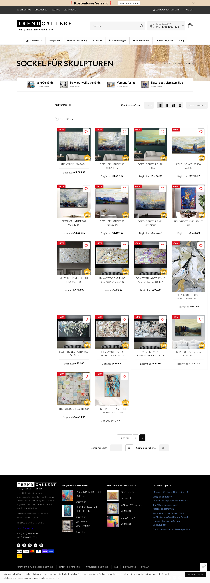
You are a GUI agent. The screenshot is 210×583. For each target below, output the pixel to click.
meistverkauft (196, 105)
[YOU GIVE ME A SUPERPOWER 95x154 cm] (150, 332)
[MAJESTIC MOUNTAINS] (67, 526)
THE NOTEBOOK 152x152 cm (74, 408)
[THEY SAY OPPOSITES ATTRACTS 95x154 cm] (112, 332)
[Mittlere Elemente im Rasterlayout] (160, 105)
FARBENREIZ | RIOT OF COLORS (88, 493)
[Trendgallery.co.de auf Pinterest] (30, 545)
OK (129, 448)
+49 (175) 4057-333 (167, 26)
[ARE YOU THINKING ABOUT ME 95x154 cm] (74, 258)
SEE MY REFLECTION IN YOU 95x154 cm (74, 353)
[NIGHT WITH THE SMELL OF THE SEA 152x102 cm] (112, 389)
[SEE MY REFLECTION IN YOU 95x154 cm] (74, 331)
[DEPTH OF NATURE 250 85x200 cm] (188, 144)
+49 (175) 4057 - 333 (27, 537)
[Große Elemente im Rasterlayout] (166, 105)
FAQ (116, 567)
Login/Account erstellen (168, 10)
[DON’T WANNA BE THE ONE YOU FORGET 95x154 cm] (150, 258)
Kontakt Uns (129, 567)
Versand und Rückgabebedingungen (35, 567)
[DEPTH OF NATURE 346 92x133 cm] (188, 332)
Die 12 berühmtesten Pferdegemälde (171, 529)
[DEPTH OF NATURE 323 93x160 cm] (150, 201)
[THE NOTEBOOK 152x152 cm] (74, 389)
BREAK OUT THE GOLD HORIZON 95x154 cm (188, 297)
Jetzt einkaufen (129, 3)
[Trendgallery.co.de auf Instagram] (35, 545)
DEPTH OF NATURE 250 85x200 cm (188, 166)
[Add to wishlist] (86, 131)
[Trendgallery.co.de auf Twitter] (24, 545)
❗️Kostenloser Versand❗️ (91, 3)
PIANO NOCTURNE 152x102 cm (188, 223)
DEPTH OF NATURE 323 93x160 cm (150, 223)
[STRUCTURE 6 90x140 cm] (74, 144)
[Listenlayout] (180, 105)
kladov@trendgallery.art (28, 528)
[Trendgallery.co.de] (44, 25)
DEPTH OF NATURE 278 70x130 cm (150, 166)
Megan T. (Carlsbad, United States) (170, 492)
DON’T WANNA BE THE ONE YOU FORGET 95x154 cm (150, 280)
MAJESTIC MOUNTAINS (82, 524)
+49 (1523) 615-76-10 (27, 533)
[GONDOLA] (113, 495)
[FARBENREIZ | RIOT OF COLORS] (67, 495)
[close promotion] (193, 3)
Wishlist (189, 10)
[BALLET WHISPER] (113, 508)
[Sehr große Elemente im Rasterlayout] (173, 105)
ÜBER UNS (56, 10)
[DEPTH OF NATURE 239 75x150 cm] (112, 201)
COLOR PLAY (128, 517)
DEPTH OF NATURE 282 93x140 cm (74, 223)
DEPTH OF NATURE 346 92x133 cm (188, 353)
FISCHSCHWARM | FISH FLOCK (86, 508)
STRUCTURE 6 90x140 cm (74, 164)
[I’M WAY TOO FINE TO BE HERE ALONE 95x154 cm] (112, 258)
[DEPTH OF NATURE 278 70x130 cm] (150, 144)
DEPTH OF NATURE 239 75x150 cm (112, 223)
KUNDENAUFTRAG (24, 10)
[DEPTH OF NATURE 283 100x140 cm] (112, 144)
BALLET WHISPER (131, 504)
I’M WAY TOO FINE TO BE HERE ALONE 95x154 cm (112, 280)
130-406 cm (66, 118)
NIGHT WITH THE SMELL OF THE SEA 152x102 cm (112, 411)
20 (148, 105)
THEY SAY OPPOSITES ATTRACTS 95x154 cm (112, 353)
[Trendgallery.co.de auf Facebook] (18, 545)
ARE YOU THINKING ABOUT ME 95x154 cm (73, 280)
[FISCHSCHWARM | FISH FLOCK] (67, 510)
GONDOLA (127, 491)
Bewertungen (41, 10)
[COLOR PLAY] (113, 521)
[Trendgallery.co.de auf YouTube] (41, 545)
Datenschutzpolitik (69, 567)
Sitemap (145, 567)
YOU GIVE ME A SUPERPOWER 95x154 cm (150, 353)
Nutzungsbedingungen (97, 567)
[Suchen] (142, 26)
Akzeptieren (195, 574)
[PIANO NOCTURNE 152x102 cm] (188, 201)
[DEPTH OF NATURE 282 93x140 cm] (74, 201)
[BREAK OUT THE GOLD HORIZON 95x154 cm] (188, 266)
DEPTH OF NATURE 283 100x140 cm (112, 166)
